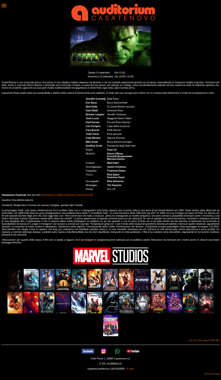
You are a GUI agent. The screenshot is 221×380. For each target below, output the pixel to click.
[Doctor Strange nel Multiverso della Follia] (206, 302)
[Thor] (15, 279)
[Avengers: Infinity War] (158, 302)
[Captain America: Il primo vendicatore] (206, 279)
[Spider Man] (15, 302)
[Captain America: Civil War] (142, 302)
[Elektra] (126, 279)
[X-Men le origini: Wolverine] (174, 279)
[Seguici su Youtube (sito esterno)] (133, 351)
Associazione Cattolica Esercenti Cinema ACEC (66, 195)
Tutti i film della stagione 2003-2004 (204, 340)
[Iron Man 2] (63, 279)
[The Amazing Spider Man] (63, 302)
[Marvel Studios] (110, 256)
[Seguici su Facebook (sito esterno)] (88, 351)
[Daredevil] (110, 279)
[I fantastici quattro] (94, 279)
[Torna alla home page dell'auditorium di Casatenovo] (113, 12)
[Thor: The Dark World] (31, 279)
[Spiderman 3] (47, 302)
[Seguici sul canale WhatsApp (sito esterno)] (117, 351)
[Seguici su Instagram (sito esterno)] (103, 351)
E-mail (130, 369)
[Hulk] (190, 279)
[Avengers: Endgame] (174, 302)
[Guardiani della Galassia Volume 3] (110, 325)
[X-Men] (142, 279)
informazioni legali (212, 374)
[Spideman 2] (31, 302)
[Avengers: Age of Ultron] (126, 302)
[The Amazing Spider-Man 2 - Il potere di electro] (78, 302)
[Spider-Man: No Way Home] (94, 302)
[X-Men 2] (158, 279)
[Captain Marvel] (190, 302)
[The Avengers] (110, 302)
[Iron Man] (47, 279)
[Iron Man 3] (79, 279)
